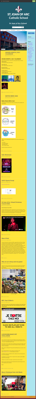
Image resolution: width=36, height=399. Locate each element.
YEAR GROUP (13, 30)
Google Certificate (30, 53)
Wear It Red (5, 238)
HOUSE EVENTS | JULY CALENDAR (12, 53)
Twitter (31, 65)
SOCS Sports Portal (8, 180)
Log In (31, 33)
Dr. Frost (30, 46)
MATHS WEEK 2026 (11, 96)
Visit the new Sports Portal (5, 184)
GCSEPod (29, 52)
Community (4, 92)
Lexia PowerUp (30, 55)
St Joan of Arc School (18, 23)
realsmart (34, 396)
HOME (3, 30)
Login (34, 1)
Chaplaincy (24, 30)
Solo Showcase (6, 155)
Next (24, 281)
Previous (3, 281)
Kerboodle (30, 54)
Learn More (3, 49)
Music (9, 234)
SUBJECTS (18, 30)
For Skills (32, 50)
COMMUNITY (7, 30)
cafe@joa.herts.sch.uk (6, 351)
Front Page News (8, 92)
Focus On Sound (31, 49)
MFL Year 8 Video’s (7, 300)
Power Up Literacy (30, 60)
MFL (9, 330)
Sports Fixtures (10, 198)
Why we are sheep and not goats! (12, 262)
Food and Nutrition (5, 368)
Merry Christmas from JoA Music (12, 372)
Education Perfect (30, 48)
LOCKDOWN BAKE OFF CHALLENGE (9, 335)
